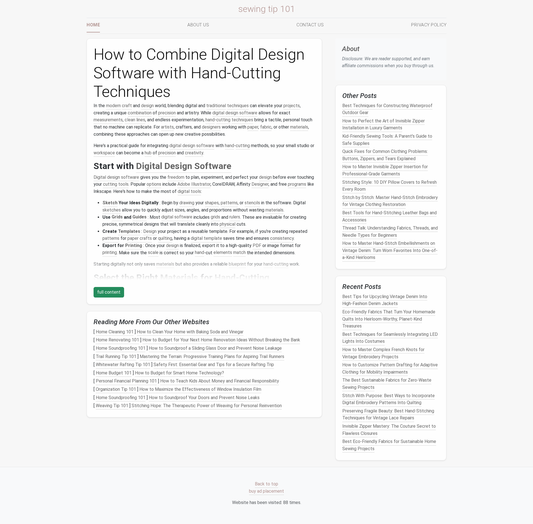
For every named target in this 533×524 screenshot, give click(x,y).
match (239, 252)
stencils (252, 202)
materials (299, 127)
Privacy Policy (428, 24)
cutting (223, 119)
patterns (229, 202)
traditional (216, 105)
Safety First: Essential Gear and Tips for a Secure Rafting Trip (214, 364)
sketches (111, 210)
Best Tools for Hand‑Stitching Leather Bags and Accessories (389, 216)
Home (93, 24)
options (154, 184)
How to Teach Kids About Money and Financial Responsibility (219, 381)
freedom (175, 177)
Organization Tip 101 (116, 389)
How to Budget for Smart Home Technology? (179, 373)
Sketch (109, 202)
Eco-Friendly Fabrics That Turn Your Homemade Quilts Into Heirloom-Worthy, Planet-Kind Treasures (388, 319)
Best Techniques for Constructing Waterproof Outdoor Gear (387, 109)
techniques (238, 105)
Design (150, 231)
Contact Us (310, 24)
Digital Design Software (183, 166)
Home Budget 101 (114, 373)
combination (140, 112)
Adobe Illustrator (193, 184)
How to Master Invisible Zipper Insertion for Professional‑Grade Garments (385, 170)
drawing (186, 202)
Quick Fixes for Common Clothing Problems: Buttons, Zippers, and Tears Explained (385, 155)
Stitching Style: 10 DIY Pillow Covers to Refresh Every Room (389, 185)
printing (109, 252)
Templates (129, 231)
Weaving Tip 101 (112, 405)
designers (211, 127)
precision (167, 112)
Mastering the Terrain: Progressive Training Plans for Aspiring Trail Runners (212, 356)
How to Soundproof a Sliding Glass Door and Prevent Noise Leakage (215, 348)
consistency (282, 238)
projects (291, 105)
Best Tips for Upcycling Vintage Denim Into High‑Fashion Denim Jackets (384, 300)
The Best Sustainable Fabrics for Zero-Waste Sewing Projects (386, 383)
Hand (225, 277)
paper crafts (139, 238)
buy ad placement (266, 491)
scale (153, 252)
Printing (133, 245)
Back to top (266, 484)
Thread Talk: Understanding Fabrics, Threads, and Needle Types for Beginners (390, 231)
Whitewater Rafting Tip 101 (123, 364)
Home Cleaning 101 (115, 331)
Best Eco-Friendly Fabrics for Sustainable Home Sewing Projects (389, 445)
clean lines (135, 119)
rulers (234, 217)
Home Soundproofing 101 (120, 348)
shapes (212, 202)
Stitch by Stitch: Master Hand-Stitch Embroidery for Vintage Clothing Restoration (390, 201)
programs (297, 184)
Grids (117, 217)
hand (210, 119)
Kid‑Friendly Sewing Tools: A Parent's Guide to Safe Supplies (387, 139)
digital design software (234, 112)
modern (113, 105)
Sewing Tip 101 (266, 9)
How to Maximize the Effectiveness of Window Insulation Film (200, 389)
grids (215, 217)
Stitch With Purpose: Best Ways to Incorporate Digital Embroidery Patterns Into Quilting (388, 399)
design (147, 105)
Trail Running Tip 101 (116, 356)
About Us (198, 24)
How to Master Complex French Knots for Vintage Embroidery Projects (383, 353)
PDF (257, 245)
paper (252, 127)
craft (127, 105)
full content (108, 292)
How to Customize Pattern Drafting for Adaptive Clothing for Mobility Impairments (390, 368)
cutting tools (116, 184)
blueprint (237, 264)
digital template (206, 238)
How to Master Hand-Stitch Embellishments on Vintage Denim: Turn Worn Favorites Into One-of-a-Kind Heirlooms (390, 250)
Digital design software (116, 177)
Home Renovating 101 (117, 340)
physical (227, 224)
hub (148, 152)
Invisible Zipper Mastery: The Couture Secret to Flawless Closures (389, 430)
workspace (104, 152)
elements (222, 252)
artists (167, 127)
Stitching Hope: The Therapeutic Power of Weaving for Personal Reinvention (207, 405)
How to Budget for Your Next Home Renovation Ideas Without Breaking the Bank (221, 340)
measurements (108, 119)
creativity (194, 152)
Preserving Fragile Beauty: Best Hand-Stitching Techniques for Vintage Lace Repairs (388, 414)
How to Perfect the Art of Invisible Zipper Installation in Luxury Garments (383, 124)
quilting (165, 238)
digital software (176, 217)
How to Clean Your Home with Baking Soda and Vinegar (190, 331)
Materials (179, 277)
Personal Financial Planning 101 (126, 381)
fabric (265, 127)
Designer (260, 184)
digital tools (189, 191)
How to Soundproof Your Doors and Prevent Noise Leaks (204, 397)
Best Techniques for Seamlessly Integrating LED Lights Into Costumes (390, 338)
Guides (139, 217)
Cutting (254, 277)
